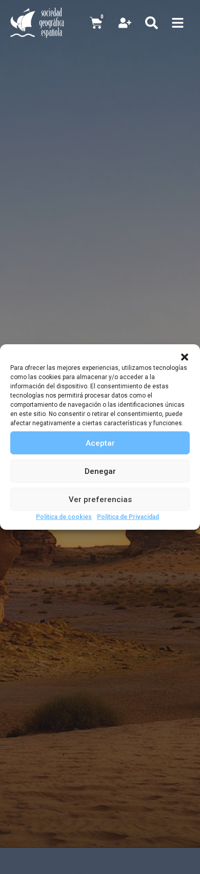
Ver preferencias (100, 499)
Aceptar (100, 442)
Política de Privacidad (128, 517)
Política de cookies (64, 517)
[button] (184, 357)
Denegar (100, 470)
